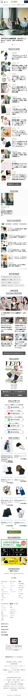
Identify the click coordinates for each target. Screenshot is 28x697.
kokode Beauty (13, 683)
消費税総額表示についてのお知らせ (14, 652)
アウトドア (3, 604)
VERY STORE (13, 438)
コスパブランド (4, 586)
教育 (19, 590)
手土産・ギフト (4, 610)
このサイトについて (8, 660)
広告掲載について (7, 664)
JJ (4, 675)
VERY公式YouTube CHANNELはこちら (13, 353)
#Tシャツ (14, 4)
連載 (11, 602)
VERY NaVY (4, 627)
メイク (11, 578)
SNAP (2, 590)
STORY (18, 675)
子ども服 (20, 584)
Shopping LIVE (4, 624)
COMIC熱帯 (20, 679)
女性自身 (7, 679)
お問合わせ (22, 664)
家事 (2, 608)
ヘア (11, 582)
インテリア (3, 602)
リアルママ (21, 592)
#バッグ (16, 282)
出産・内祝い (21, 582)
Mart (23, 675)
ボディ (11, 584)
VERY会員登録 (4, 630)
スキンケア (12, 580)
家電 (2, 614)
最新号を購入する (7, 391)
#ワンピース (17, 279)
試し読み (7, 395)
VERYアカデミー (13, 606)
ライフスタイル (4, 598)
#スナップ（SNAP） (7, 282)
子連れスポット (22, 580)
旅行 (2, 606)
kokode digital (14, 685)
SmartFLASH (13, 679)
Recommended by (20, 268)
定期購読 (20, 395)
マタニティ (3, 592)
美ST (9, 677)
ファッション (4, 576)
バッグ (2, 580)
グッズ (20, 586)
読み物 (11, 612)
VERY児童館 (21, 578)
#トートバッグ (19, 285)
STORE (20, 656)
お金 (2, 612)
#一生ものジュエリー (7, 4)
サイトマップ (14, 662)
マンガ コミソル (14, 681)
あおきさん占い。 (5, 618)
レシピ (2, 600)
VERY (14, 675)
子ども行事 (21, 588)
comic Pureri (6, 681)
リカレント (12, 610)
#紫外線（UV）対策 (21, 4)
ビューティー (13, 576)
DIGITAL (15, 656)
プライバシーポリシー (19, 660)
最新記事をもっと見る (13, 184)
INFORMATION (14, 658)
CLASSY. (9, 675)
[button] (12, 44)
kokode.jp (5, 683)
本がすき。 (22, 681)
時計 (2, 594)
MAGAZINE (9, 656)
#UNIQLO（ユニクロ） (8, 285)
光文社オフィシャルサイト (14, 666)
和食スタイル (17, 677)
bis (12, 677)
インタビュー (12, 604)
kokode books (21, 683)
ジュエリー (3, 582)
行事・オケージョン (5, 588)
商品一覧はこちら (13, 527)
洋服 (2, 584)
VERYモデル (12, 608)
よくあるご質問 (15, 664)
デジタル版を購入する (20, 391)
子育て (19, 576)
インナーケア (12, 586)
